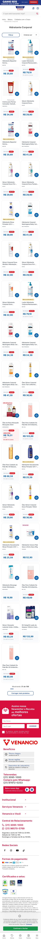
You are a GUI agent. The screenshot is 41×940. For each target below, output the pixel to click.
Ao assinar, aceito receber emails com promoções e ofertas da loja (17, 732)
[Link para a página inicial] (4, 19)
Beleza (10, 19)
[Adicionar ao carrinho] (17, 53)
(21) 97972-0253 (13, 782)
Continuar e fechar (20, 928)
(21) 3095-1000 (12, 777)
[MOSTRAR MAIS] (20, 693)
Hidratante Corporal (11, 21)
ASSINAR (32, 726)
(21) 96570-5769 (14, 828)
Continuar (29, 924)
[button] (10, 72)
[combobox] (20, 14)
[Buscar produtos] (37, 13)
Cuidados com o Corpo (22, 19)
